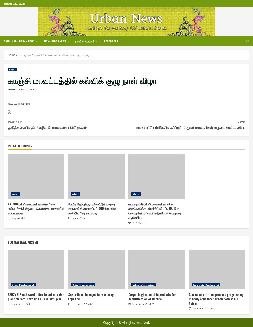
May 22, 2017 (139, 222)
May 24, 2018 (18, 218)
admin (12, 89)
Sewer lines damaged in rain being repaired (96, 269)
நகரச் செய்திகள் (85, 41)
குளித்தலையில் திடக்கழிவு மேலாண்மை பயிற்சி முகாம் (47, 124)
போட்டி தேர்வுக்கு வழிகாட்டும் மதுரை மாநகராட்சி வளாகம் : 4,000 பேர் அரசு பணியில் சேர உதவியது (96, 176)
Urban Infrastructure (83, 284)
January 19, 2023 (20, 304)
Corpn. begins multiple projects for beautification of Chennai (156, 269)
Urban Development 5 (23, 284)
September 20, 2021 (203, 308)
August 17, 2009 (26, 89)
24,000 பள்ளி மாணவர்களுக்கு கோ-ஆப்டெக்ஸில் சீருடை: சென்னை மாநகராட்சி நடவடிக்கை (36, 176)
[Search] (247, 41)
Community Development (206, 284)
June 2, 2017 (78, 218)
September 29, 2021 (143, 304)
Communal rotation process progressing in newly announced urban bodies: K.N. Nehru (217, 269)
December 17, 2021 (82, 304)
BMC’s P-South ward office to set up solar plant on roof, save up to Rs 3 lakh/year (36, 269)
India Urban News (54, 41)
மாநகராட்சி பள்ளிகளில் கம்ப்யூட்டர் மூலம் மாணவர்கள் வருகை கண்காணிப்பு (190, 124)
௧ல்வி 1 (12, 69)
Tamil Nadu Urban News (19, 41)
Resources (111, 41)
